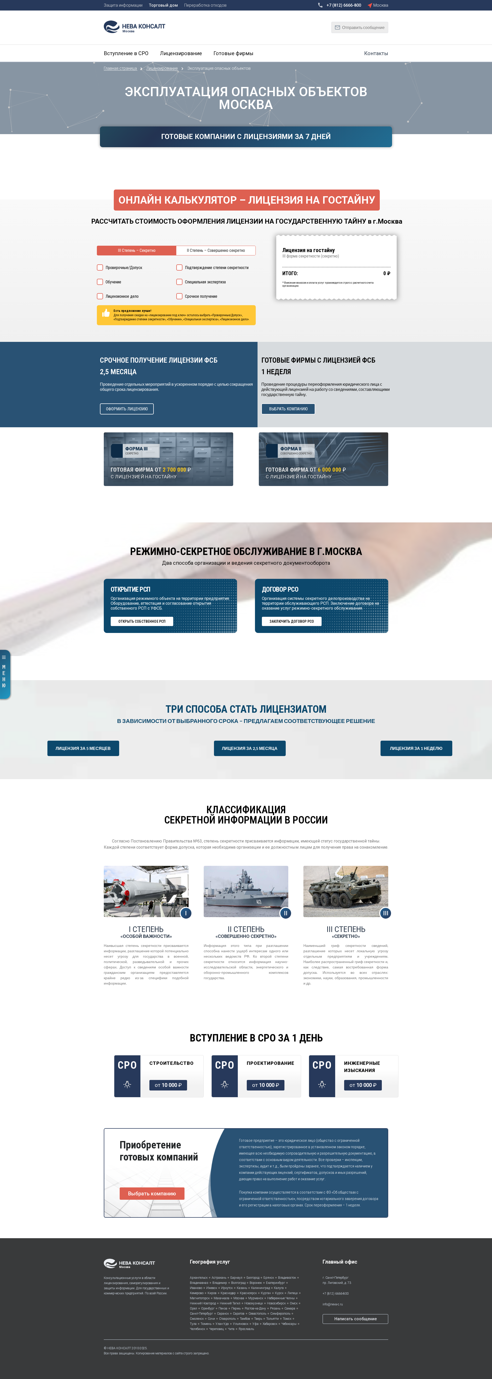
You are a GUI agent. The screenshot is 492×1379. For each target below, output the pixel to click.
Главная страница (121, 68)
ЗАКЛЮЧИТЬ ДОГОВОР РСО (292, 621)
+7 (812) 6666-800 (335, 1293)
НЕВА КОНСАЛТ (119, 1348)
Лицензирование (162, 68)
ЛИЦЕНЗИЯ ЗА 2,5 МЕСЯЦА (250, 748)
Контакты (376, 53)
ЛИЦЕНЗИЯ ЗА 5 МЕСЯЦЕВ (83, 748)
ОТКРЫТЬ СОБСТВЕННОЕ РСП (142, 621)
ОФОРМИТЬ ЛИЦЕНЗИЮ (127, 408)
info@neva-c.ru (333, 1304)
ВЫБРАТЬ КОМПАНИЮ (288, 408)
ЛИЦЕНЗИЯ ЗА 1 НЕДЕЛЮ (416, 748)
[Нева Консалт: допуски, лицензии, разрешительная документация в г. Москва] (137, 26)
